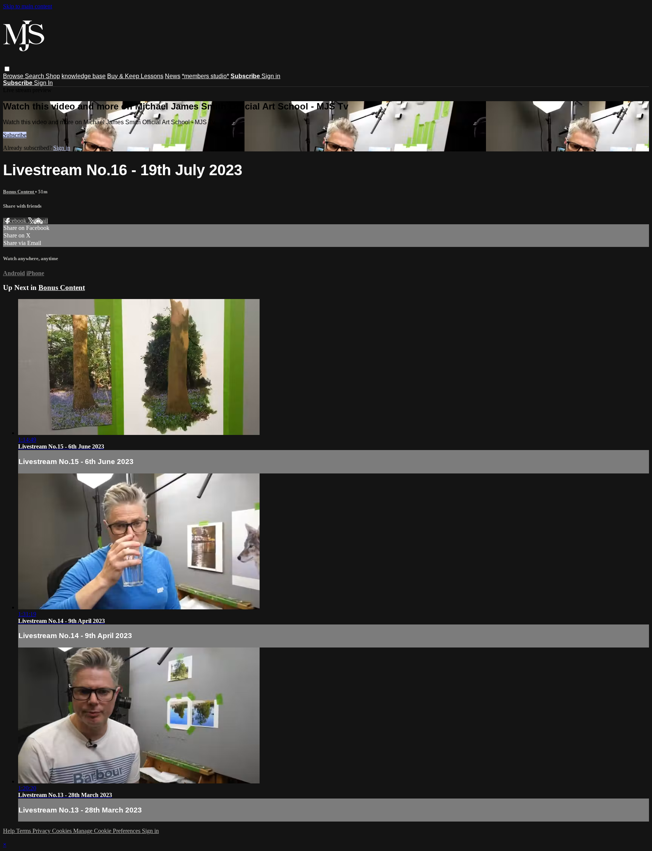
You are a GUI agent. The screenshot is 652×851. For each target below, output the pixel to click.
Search (35, 76)
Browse (14, 76)
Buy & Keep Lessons (135, 76)
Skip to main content (27, 6)
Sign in (270, 76)
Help (9, 831)
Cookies (62, 831)
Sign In (43, 83)
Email (41, 220)
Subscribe (14, 135)
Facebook (15, 220)
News (172, 76)
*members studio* (205, 76)
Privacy (42, 831)
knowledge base (84, 76)
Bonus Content (19, 191)
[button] (7, 68)
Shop (53, 76)
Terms (24, 831)
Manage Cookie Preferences (107, 831)
